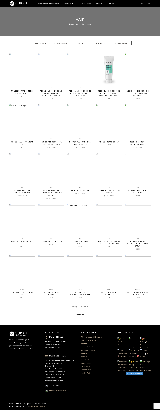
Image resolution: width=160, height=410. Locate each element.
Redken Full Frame (80, 190)
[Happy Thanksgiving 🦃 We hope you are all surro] (123, 354)
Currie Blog (85, 343)
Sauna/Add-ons (85, 3)
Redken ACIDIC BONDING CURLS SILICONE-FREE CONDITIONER (80, 93)
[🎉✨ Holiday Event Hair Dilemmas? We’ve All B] (145, 342)
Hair (83, 24)
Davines (22, 289)
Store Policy (85, 366)
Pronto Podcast (87, 347)
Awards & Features (88, 350)
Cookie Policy (86, 373)
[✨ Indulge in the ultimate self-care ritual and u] (145, 365)
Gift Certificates (87, 360)
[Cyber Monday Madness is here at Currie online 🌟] (134, 342)
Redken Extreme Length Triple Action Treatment (51, 192)
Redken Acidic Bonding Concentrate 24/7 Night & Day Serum (51, 93)
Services (67, 3)
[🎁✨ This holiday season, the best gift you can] (134, 365)
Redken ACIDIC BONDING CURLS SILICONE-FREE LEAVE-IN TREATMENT (109, 93)
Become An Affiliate (88, 340)
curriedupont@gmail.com (57, 390)
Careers (111, 3)
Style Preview (86, 363)
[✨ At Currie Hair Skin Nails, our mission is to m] (123, 342)
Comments (85, 353)
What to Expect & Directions (91, 337)
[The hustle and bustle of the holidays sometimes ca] (123, 365)
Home (71, 24)
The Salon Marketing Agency (35, 406)
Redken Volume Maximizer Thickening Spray (137, 243)
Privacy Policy (86, 370)
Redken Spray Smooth (51, 241)
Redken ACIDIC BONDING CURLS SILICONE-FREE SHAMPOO (138, 93)
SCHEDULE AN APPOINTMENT (48, 3)
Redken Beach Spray (109, 142)
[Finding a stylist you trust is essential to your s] (145, 354)
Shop (98, 3)
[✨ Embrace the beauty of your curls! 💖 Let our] (134, 354)
